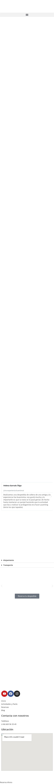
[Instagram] (17, 694)
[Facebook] (11, 694)
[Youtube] (4, 694)
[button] (27, 15)
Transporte (8, 565)
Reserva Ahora (6, 782)
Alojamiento (8, 560)
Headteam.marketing (38, 776)
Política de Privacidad (37, 773)
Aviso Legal (21, 773)
